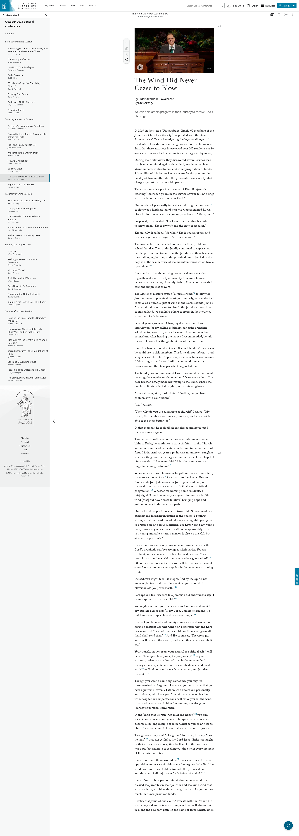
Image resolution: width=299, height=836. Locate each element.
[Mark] (126, 48)
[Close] (126, 41)
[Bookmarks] (279, 14)
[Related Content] (286, 14)
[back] (3, 14)
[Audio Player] (288, 825)
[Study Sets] (272, 14)
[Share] (126, 59)
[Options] (293, 14)
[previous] (54, 421)
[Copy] (126, 54)
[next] (295, 421)
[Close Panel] (45, 14)
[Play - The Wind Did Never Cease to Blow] (140, 67)
